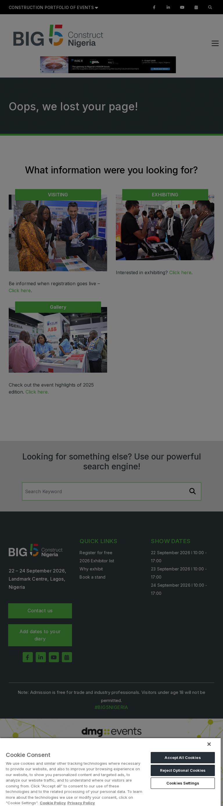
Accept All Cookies (183, 757)
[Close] (209, 744)
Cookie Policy (53, 802)
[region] (110, 771)
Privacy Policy (81, 802)
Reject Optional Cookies (183, 770)
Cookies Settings (182, 783)
